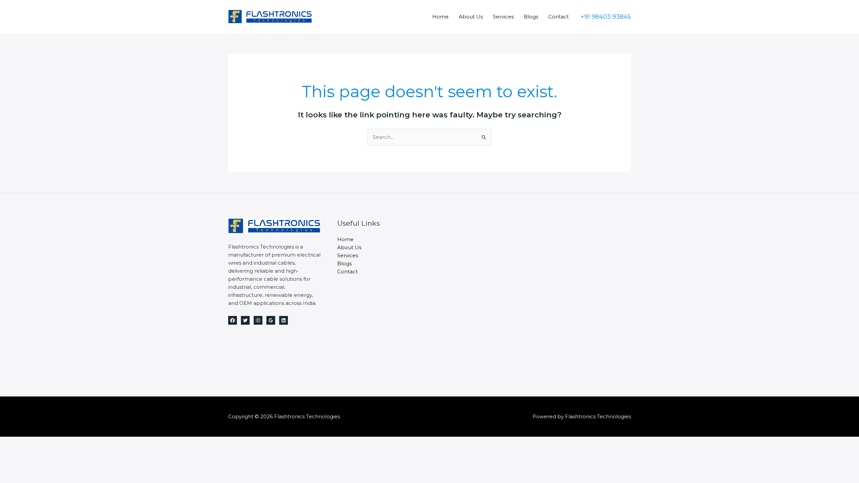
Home (440, 16)
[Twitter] (245, 320)
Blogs (531, 16)
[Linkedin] (283, 320)
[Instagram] (258, 320)
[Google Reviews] (270, 320)
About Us (471, 16)
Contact (558, 16)
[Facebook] (232, 320)
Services (503, 16)
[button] (605, 17)
